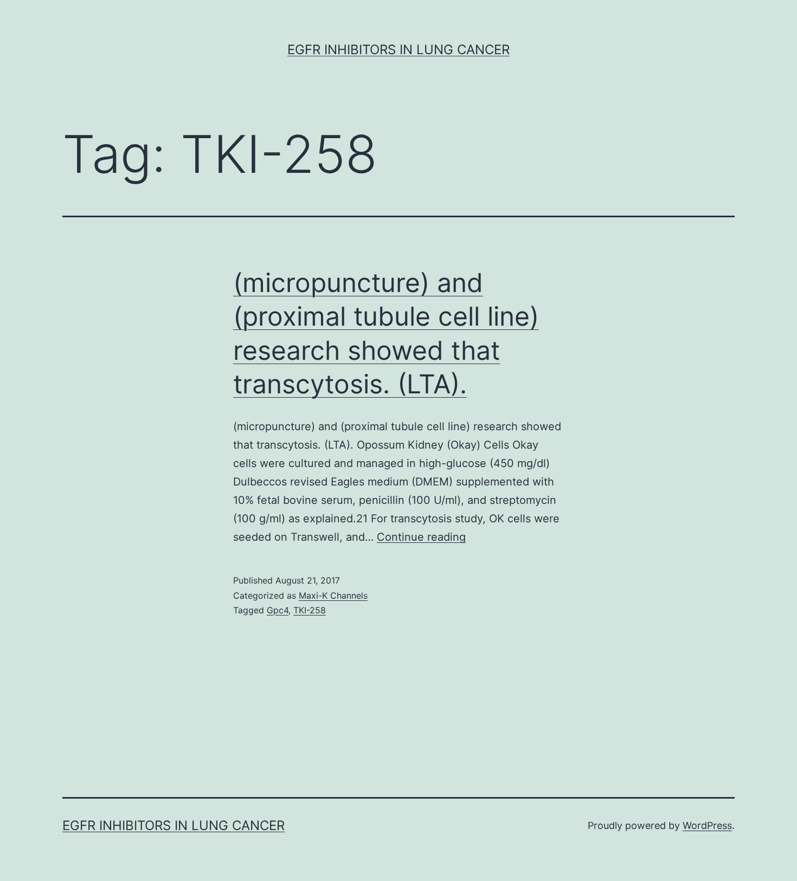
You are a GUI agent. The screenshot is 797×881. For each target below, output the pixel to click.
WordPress (707, 825)
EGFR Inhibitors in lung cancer (398, 49)
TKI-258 (309, 610)
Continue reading (421, 536)
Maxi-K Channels (333, 595)
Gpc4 (277, 610)
